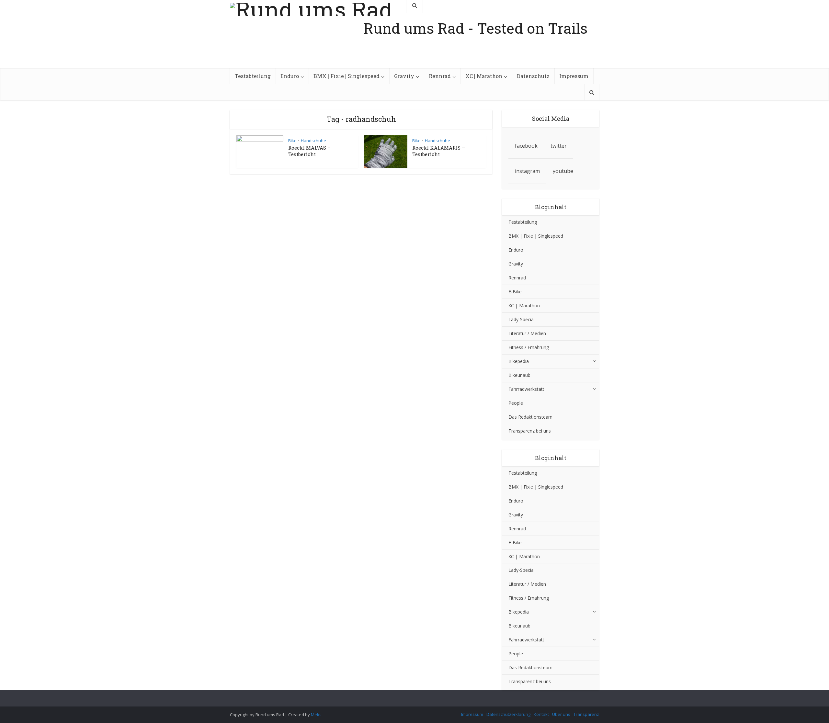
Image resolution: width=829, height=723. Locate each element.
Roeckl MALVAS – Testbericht (309, 150)
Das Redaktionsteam (530, 417)
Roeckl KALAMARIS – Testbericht (438, 150)
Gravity (404, 76)
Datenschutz (533, 76)
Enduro (289, 76)
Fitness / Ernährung (528, 347)
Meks (316, 714)
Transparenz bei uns (529, 431)
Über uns (561, 714)
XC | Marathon (483, 76)
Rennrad (440, 76)
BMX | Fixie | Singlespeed (346, 76)
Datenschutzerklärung (508, 714)
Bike (292, 140)
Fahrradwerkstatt (526, 389)
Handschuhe (313, 140)
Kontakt (541, 714)
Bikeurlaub (519, 375)
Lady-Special (521, 319)
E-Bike (515, 291)
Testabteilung (253, 76)
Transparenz (586, 714)
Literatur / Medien (527, 333)
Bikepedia (518, 361)
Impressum (573, 76)
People (515, 403)
